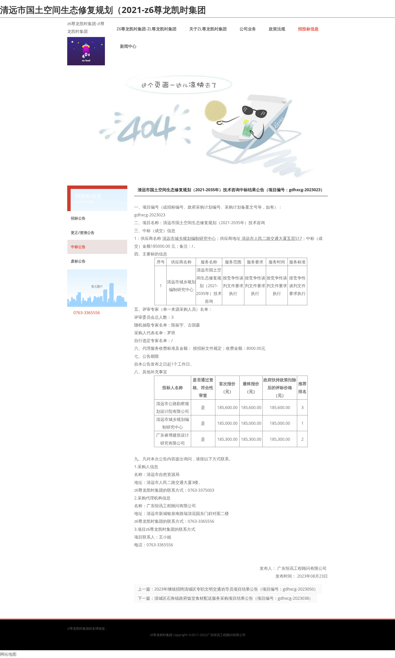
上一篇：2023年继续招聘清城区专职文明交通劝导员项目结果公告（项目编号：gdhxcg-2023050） (228, 589)
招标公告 (78, 218)
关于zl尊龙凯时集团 (208, 29)
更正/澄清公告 (82, 232)
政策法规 (277, 29)
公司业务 (248, 29)
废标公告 (78, 261)
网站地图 (8, 654)
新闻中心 (128, 46)
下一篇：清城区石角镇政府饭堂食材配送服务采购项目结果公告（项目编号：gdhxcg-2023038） (225, 598)
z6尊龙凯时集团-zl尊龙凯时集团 (146, 29)
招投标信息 (308, 29)
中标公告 (78, 246)
